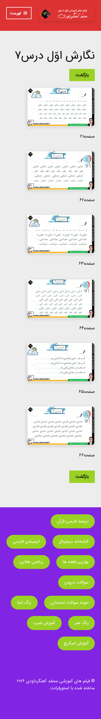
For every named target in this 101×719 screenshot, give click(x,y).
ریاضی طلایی (31, 561)
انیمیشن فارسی (26, 541)
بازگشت (82, 75)
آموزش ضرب (44, 622)
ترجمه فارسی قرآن (73, 521)
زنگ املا (24, 602)
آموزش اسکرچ (76, 643)
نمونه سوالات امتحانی (69, 602)
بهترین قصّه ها (75, 561)
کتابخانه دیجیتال (74, 541)
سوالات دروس (76, 582)
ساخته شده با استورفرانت (72, 688)
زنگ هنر (81, 622)
